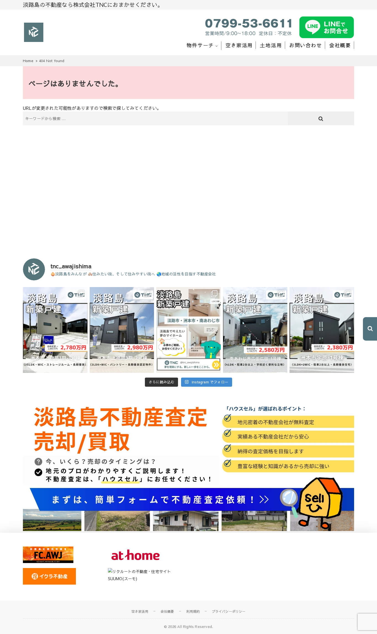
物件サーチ (200, 45)
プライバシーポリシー (229, 611)
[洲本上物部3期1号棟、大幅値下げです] (55, 330)
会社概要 (340, 45)
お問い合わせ (305, 45)
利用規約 (193, 611)
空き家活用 (239, 45)
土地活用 (271, 45)
